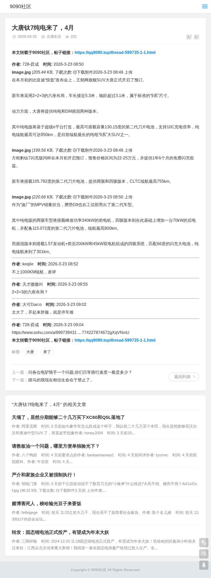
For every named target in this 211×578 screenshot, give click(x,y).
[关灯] (203, 553)
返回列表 (182, 376)
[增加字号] (189, 37)
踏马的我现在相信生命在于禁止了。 (61, 380)
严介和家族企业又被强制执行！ (44, 474)
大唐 (30, 352)
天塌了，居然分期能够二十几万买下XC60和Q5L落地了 (68, 417)
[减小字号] (196, 37)
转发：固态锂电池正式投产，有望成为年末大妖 (60, 532)
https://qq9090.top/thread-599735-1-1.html (115, 52)
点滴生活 (54, 36)
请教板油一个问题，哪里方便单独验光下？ (56, 446)
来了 (47, 352)
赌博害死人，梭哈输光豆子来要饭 (46, 503)
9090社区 (20, 6)
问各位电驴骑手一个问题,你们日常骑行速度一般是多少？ (80, 372)
